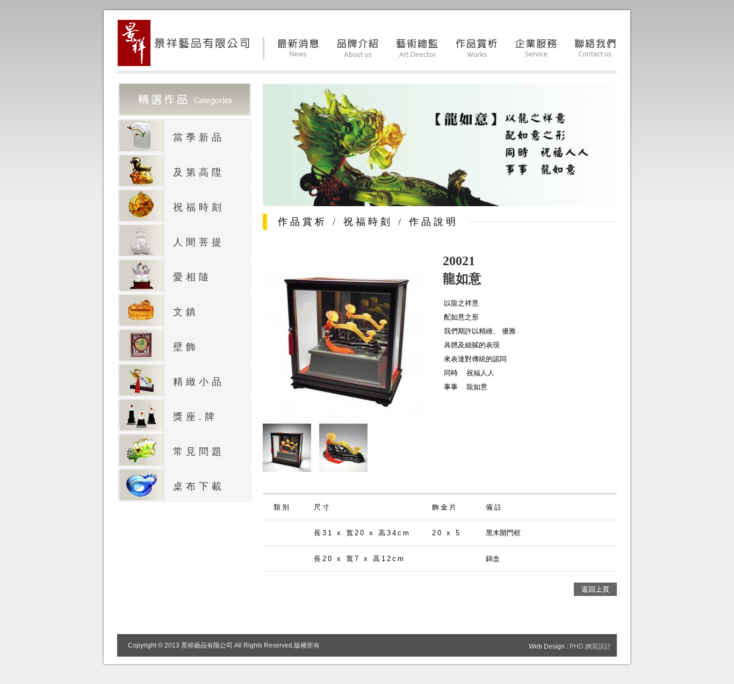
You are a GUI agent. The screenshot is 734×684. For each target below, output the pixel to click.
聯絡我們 (596, 48)
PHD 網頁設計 (590, 646)
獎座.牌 (195, 416)
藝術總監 (417, 48)
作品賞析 (477, 48)
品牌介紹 (358, 48)
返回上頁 (595, 589)
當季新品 (199, 137)
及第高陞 (199, 172)
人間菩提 (199, 242)
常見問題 (199, 451)
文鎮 (186, 312)
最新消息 (298, 48)
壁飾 (186, 346)
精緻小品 (199, 381)
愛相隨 (192, 277)
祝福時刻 (199, 207)
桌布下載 (199, 486)
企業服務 (537, 48)
